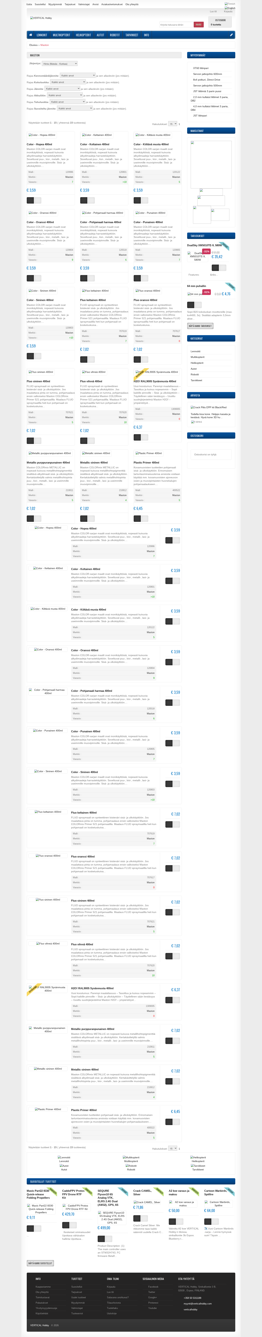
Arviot (96, 4)
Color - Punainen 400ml (148, 222)
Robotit (115, 35)
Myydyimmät (55, 4)
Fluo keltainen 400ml (93, 300)
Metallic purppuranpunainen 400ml (48, 462)
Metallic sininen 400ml (94, 462)
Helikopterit (83, 35)
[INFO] (37, 1228)
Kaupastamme (43, 1286)
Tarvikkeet (131, 35)
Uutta (29, 4)
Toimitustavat (43, 1297)
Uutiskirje (112, 1313)
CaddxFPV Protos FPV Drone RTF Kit (73, 1194)
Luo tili (110, 1292)
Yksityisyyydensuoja (46, 1308)
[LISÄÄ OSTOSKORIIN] (30, 1228)
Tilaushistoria (114, 1302)
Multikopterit (61, 35)
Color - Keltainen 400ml (94, 144)
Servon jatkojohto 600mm (207, 74)
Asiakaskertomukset (112, 4)
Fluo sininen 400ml (38, 381)
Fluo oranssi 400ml (145, 300)
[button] (199, 24)
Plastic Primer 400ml (146, 462)
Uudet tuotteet (78, 1297)
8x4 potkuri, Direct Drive (206, 79)
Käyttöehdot (42, 1313)
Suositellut (40, 4)
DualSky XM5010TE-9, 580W (204, 245)
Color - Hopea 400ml (39, 144)
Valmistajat (84, 4)
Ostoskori (220, 19)
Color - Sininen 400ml (40, 300)
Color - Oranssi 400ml (40, 222)
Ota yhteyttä (131, 4)
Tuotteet (43, 1181)
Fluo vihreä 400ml (91, 381)
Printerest (153, 1302)
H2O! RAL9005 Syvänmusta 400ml (155, 381)
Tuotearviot (77, 1313)
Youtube (152, 1308)
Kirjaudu (111, 1286)
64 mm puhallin (196, 286)
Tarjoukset (70, 4)
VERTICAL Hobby (39, 1325)
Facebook (153, 1286)
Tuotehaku (112, 1308)
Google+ (152, 1297)
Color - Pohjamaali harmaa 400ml (100, 222)
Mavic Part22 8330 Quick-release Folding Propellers (38, 1194)
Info (146, 35)
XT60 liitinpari (201, 68)
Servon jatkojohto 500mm (207, 85)
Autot (100, 35)
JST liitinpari (200, 115)
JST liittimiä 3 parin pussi (207, 91)
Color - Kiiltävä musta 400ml (151, 144)
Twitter (151, 1292)
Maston (44, 45)
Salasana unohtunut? (118, 1297)
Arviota (195, 395)
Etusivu (33, 45)
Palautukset (42, 1302)
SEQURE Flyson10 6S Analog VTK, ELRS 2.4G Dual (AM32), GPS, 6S (108, 1197)
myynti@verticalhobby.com (198, 1303)
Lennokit (42, 35)
